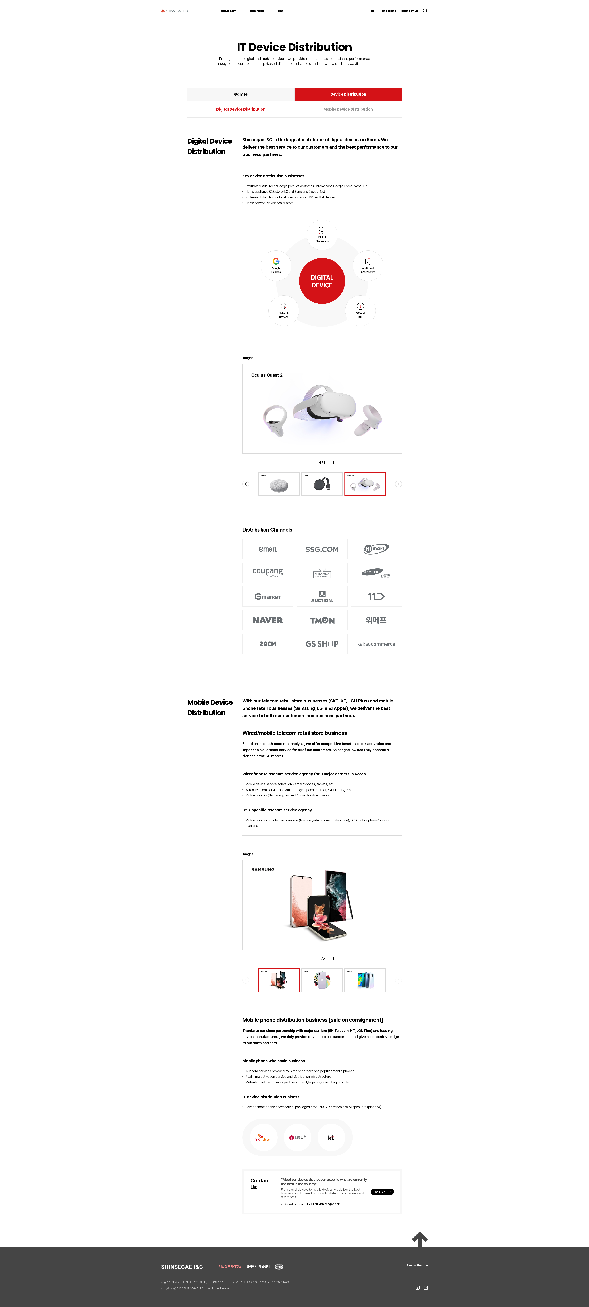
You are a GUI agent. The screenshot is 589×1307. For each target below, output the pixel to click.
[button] (245, 484)
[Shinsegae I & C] (175, 11)
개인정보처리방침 (230, 1266)
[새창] (279, 1266)
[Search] (425, 11)
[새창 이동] (418, 1288)
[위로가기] (420, 1239)
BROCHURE (389, 11)
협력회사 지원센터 (258, 1266)
